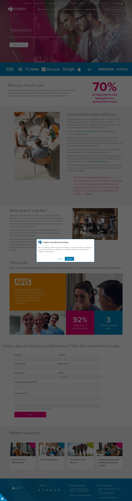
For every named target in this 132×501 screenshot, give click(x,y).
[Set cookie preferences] (4, 497)
